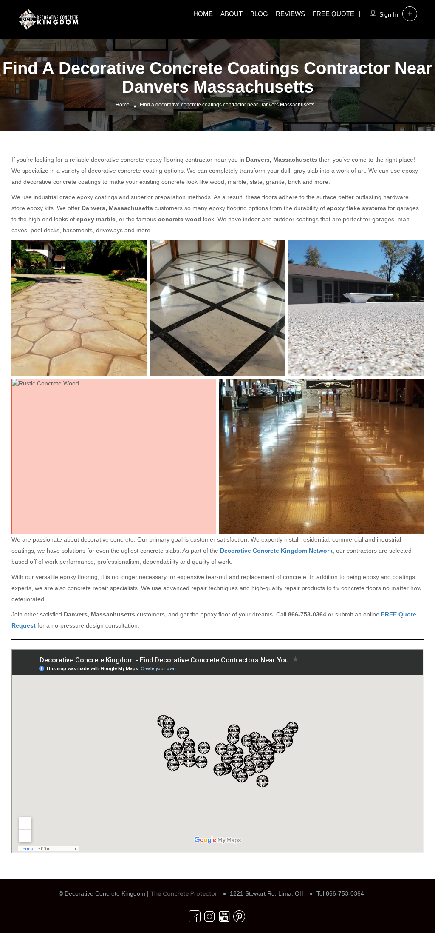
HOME (203, 13)
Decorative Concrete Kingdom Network (276, 550)
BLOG (259, 13)
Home (123, 105)
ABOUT (231, 13)
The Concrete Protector (183, 893)
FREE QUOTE (333, 13)
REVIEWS (290, 13)
